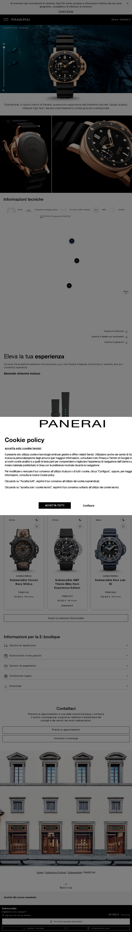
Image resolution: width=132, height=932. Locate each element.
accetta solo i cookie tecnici (23, 448)
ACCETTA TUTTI (54, 505)
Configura (88, 505)
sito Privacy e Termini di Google (111, 458)
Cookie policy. (47, 475)
